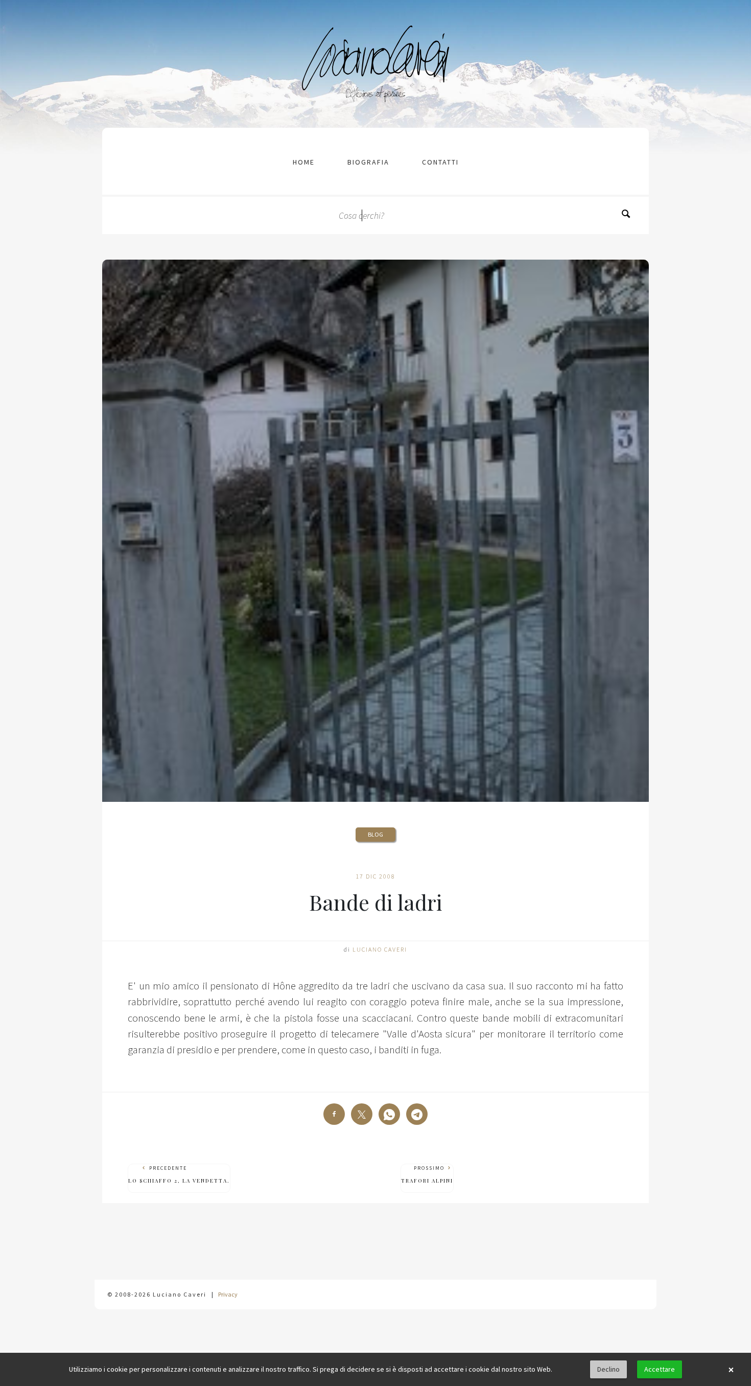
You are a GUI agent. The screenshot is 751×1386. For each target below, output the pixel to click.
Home (304, 162)
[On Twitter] (361, 1114)
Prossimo (427, 1174)
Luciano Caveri (380, 949)
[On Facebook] (334, 1114)
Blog (375, 834)
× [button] (731, 1370)
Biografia (368, 162)
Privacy (228, 1294)
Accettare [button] (659, 1369)
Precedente (179, 1174)
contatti (440, 162)
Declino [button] (608, 1369)
